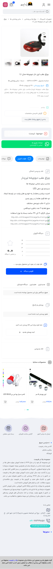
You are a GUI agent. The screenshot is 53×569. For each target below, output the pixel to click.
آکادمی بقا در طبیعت (45, 446)
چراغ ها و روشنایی (30, 19)
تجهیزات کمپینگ (46, 19)
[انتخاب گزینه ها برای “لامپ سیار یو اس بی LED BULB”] (5, 402)
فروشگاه (49, 453)
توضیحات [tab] (41, 159)
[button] (28, 409)
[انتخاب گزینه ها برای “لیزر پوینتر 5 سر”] (32, 402)
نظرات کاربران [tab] (22, 159)
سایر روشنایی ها (15, 19)
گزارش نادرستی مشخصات (33, 113)
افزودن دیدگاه (28, 271)
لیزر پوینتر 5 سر (41, 394)
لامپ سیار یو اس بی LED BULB (14, 394)
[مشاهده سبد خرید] (11, 5)
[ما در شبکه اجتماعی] (5, 4)
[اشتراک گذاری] (43, 39)
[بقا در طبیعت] (27, 4)
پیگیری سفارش (47, 450)
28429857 (37, 521)
